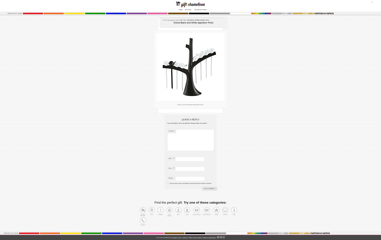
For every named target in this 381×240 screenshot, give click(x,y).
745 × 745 (182, 20)
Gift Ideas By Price (200, 9)
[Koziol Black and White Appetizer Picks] (190, 67)
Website (170, 178)
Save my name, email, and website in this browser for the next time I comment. (191, 183)
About (181, 9)
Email (171, 168)
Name (171, 158)
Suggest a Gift (176, 237)
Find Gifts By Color (15, 13)
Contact (185, 237)
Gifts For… (188, 9)
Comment (171, 131)
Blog (195, 237)
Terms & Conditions (209, 237)
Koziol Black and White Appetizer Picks (198, 20)
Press (191, 237)
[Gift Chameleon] (190, 6)
